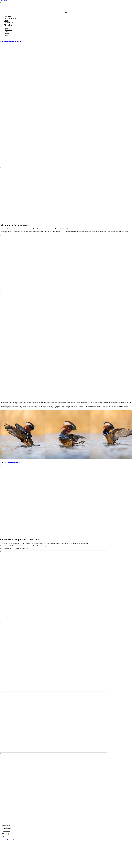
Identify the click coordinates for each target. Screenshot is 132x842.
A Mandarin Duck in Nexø (10, 41)
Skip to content (3, 0)
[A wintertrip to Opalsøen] (53, 535)
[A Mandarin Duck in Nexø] (49, 166)
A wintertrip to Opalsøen (10, 462)
